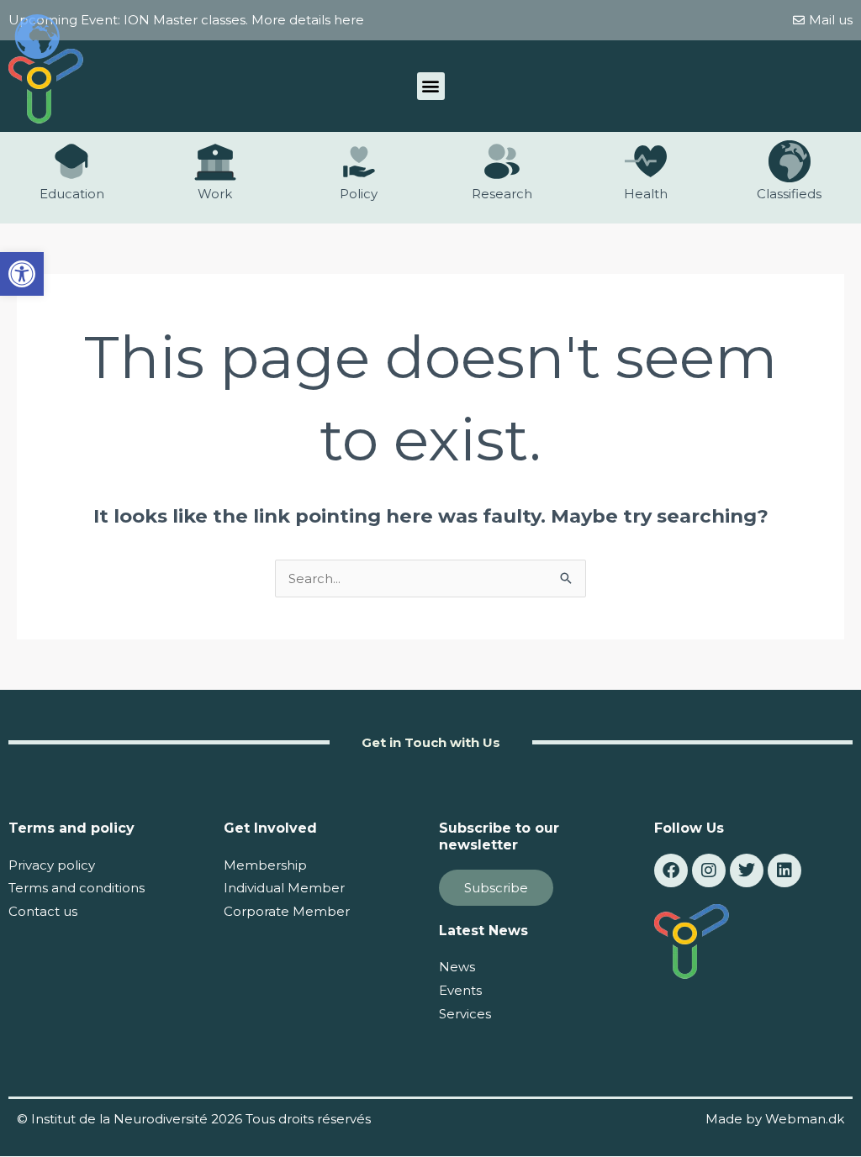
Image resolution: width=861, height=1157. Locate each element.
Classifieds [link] (789, 194)
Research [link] (502, 194)
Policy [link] (359, 194)
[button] (431, 86)
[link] (22, 274)
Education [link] (72, 194)
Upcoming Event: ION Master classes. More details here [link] (186, 20)
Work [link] (215, 194)
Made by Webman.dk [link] (774, 1119)
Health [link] (646, 194)
